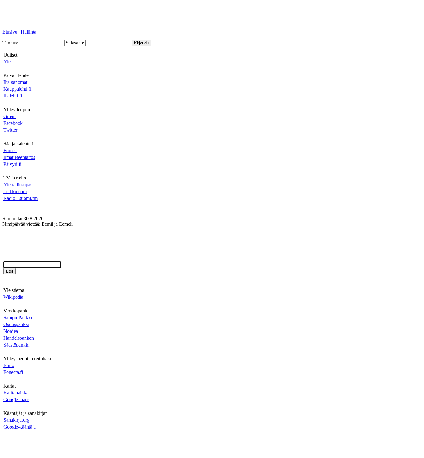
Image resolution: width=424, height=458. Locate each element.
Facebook (13, 123)
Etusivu (10, 31)
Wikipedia (13, 297)
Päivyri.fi (12, 164)
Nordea (10, 331)
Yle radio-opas (17, 184)
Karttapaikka (16, 392)
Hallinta (28, 31)
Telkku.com (15, 191)
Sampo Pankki (17, 317)
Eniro (8, 365)
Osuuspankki (16, 324)
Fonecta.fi (13, 372)
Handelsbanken (18, 338)
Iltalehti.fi (12, 95)
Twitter (10, 130)
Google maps (16, 399)
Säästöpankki (16, 344)
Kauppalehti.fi (17, 89)
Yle (7, 61)
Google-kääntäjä (19, 426)
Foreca (10, 150)
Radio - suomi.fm (20, 198)
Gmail (9, 116)
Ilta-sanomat (15, 82)
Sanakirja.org (16, 420)
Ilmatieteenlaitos (19, 157)
